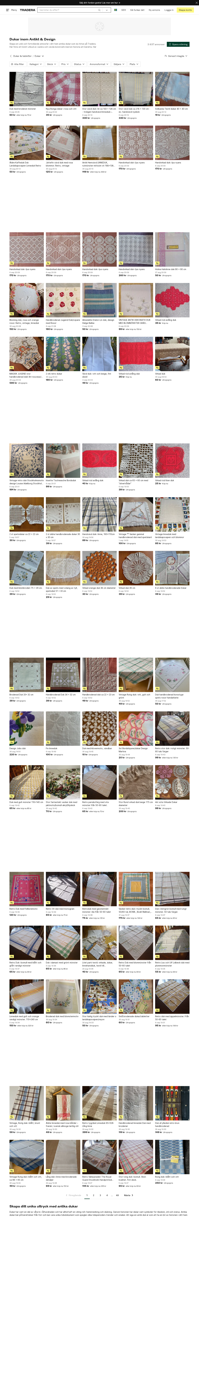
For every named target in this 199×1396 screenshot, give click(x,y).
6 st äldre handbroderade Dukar (170, 588)
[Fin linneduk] (63, 728)
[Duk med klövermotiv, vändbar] (99, 728)
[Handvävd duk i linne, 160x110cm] (99, 514)
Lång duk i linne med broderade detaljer (61, 1178)
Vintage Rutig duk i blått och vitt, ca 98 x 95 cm (25, 1178)
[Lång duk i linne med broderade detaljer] (63, 1157)
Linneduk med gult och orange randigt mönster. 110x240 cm (24, 1018)
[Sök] (99, 9)
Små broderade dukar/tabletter (134, 1016)
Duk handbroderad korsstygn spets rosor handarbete (169, 696)
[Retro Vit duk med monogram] (63, 889)
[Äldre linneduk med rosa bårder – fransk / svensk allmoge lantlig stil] (63, 1103)
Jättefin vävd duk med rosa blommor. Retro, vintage (59, 164)
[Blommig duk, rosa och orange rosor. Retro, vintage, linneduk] (26, 300)
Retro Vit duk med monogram (60, 909)
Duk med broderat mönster (22, 109)
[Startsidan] (27, 10)
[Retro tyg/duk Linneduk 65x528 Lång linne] (99, 1103)
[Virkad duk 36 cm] (136, 568)
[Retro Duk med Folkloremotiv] (26, 889)
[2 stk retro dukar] (63, 354)
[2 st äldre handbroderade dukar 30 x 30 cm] (63, 514)
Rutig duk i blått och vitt (167, 1177)
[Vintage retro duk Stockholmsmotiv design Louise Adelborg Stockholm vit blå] (26, 460)
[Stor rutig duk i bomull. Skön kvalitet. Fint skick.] (136, 1157)
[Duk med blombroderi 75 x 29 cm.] (26, 568)
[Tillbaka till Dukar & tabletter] (10, 56)
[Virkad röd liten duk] (172, 460)
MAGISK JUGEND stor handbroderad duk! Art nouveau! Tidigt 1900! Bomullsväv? (25, 375)
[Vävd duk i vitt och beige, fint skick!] (99, 354)
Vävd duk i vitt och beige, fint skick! (96, 375)
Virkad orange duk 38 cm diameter (99, 588)
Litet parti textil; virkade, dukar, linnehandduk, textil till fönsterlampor (97, 964)
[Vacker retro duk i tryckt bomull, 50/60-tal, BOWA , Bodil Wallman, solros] (136, 889)
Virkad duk (160, 373)
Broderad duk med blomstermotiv (62, 1016)
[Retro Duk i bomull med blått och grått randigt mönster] (26, 943)
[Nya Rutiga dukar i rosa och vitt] (63, 89)
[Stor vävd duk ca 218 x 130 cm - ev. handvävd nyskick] (136, 89)
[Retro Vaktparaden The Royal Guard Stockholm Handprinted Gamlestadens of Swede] (99, 1157)
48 (117, 1195)
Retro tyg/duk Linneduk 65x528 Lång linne (97, 1124)
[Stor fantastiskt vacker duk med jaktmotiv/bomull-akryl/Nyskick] (63, 782)
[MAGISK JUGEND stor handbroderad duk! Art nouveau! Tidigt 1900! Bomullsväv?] (26, 354)
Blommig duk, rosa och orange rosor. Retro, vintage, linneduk (24, 321)
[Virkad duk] (172, 354)
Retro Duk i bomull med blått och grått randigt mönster (25, 964)
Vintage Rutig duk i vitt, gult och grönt (134, 696)
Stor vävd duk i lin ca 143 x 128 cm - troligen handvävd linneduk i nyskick (99, 110)
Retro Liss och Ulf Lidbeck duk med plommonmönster (172, 964)
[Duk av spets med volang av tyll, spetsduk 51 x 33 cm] (63, 568)
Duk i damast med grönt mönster (62, 962)
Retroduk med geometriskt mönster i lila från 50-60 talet (96, 910)
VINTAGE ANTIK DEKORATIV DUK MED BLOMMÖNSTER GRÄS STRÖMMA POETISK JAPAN (134, 322)
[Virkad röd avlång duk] (172, 300)
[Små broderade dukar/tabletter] (136, 996)
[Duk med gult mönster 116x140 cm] (26, 782)
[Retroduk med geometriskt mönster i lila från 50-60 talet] (99, 889)
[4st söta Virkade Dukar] (172, 782)
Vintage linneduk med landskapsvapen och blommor (169, 535)
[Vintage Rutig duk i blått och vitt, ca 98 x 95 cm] (26, 1157)
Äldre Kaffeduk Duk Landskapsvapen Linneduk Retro (25, 164)
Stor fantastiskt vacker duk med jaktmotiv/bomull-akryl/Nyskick (61, 803)
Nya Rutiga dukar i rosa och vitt (61, 109)
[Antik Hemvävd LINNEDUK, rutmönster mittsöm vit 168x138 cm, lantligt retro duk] (99, 143)
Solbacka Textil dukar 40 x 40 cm (171, 109)
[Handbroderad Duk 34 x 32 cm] (63, 675)
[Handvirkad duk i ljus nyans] (136, 143)
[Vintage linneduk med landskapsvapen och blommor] (172, 514)
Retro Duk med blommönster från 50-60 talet (135, 964)
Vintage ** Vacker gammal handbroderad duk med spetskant (135, 535)
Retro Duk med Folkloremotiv (23, 909)
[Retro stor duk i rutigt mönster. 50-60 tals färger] (172, 728)
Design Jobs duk (17, 748)
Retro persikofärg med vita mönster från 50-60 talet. (95, 803)
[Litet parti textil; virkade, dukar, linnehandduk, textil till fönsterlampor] (99, 943)
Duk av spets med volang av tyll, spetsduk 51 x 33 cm (62, 589)
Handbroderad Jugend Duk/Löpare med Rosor (63, 321)
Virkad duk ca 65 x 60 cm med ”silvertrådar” (133, 482)
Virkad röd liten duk (164, 480)
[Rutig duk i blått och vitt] (172, 1157)
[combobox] (70, 10)
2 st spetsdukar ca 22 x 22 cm (24, 534)
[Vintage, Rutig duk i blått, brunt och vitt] (26, 1103)
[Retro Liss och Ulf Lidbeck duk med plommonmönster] (172, 943)
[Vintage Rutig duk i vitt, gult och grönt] (136, 675)
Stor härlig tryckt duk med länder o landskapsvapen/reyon (99, 1018)
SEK (123, 10)
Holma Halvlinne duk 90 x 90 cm (170, 269)
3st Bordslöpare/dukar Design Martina (133, 750)
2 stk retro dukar (54, 373)
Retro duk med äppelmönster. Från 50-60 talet (172, 1018)
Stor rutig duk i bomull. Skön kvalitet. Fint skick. (132, 1178)
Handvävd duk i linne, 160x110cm (98, 534)
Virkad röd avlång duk (165, 320)
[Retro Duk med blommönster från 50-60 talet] (136, 943)
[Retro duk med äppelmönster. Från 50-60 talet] (172, 996)
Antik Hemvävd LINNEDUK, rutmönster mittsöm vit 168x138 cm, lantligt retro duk (97, 164)
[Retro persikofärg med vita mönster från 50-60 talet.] (99, 782)
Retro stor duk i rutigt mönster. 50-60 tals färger (172, 750)
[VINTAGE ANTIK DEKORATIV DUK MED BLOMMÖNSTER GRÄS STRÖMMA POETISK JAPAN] (136, 300)
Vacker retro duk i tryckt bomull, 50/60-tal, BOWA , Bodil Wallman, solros (135, 910)
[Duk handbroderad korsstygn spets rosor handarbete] (172, 675)
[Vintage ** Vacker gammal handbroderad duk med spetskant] (136, 514)
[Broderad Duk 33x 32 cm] (26, 675)
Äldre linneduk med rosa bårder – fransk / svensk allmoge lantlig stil (62, 1124)
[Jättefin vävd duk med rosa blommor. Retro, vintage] (63, 143)
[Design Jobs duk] (26, 728)
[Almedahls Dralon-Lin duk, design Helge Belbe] (99, 300)
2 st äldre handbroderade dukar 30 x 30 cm (63, 535)
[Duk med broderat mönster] (26, 89)
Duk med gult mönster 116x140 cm (26, 802)
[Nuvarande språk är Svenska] (115, 10)
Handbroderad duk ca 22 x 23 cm (98, 694)
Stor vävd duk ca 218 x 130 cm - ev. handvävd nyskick (134, 110)
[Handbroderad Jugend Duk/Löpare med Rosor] (63, 300)
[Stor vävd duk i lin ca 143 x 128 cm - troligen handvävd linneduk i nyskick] (99, 89)
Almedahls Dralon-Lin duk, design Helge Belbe (98, 321)
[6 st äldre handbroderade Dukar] (172, 568)
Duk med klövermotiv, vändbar (97, 748)
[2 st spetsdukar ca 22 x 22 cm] (26, 514)
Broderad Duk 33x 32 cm (21, 694)
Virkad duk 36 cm (127, 588)
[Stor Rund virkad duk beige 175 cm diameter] (136, 782)
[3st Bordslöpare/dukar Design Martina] (136, 728)
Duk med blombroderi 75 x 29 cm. (25, 588)
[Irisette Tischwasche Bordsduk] (63, 460)
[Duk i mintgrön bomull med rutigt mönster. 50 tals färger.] (172, 889)
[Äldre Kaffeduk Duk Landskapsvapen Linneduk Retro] (26, 143)
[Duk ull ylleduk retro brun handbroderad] (172, 1103)
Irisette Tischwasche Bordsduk (61, 480)
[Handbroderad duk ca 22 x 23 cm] (99, 675)
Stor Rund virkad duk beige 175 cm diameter (136, 803)
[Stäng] (196, 2)
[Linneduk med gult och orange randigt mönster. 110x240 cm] (26, 996)
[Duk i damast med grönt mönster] (63, 943)
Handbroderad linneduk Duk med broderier (135, 1124)
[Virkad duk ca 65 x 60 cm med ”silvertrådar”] (136, 460)
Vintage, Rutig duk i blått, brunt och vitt (24, 1124)
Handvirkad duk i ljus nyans (132, 162)
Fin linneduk (51, 748)
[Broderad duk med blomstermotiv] (63, 996)
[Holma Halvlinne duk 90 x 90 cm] (172, 249)
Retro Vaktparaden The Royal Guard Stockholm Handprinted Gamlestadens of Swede (97, 1178)
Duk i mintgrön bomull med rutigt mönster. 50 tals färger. (171, 910)
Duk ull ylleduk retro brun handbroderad (167, 1124)
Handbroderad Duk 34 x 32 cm (61, 694)
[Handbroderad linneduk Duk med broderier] (136, 1103)
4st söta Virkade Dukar (166, 802)
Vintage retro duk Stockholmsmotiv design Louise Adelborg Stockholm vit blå (26, 482)
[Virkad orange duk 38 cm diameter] (99, 568)
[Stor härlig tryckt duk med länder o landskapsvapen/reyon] (99, 996)
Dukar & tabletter (22, 56)
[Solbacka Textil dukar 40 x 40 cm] (172, 89)
